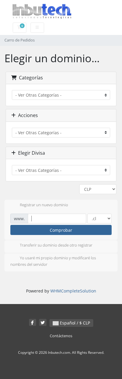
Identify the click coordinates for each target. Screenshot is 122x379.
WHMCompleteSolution (73, 291)
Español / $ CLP (74, 323)
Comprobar (61, 230)
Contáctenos (61, 335)
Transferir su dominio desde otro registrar (56, 245)
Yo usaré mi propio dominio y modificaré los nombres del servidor (53, 261)
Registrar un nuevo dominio (44, 204)
